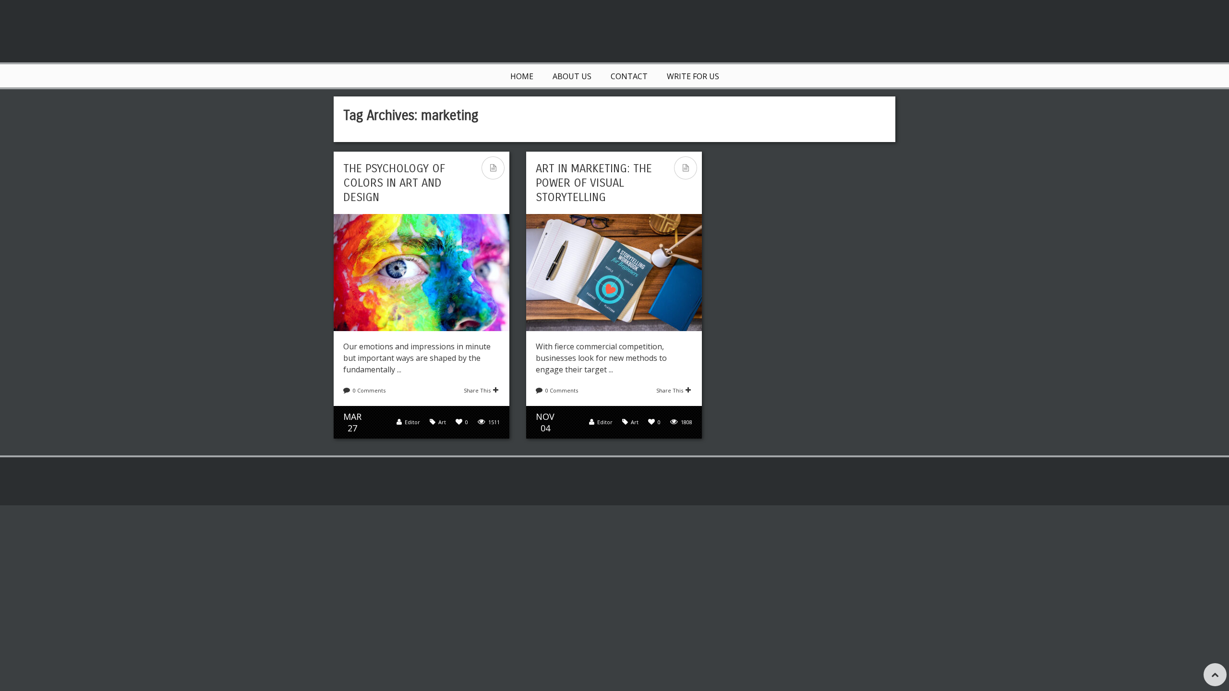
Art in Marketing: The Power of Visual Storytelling (594, 183)
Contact (629, 76)
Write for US (693, 76)
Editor (412, 422)
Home (521, 76)
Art (442, 422)
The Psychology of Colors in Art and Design (394, 183)
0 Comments (369, 390)
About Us (572, 76)
